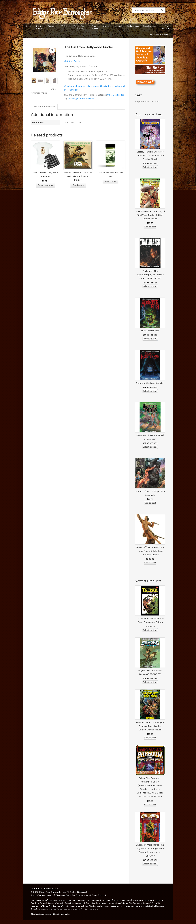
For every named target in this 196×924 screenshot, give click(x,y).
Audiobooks (133, 26)
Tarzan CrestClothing (80, 27)
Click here (35, 914)
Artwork (118, 26)
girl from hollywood (85, 99)
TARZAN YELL (145, 81)
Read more (78, 185)
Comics (50, 27)
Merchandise (148, 27)
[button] (52, 50)
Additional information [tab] (44, 106)
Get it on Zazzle (72, 61)
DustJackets (94, 27)
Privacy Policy (51, 888)
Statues (106, 26)
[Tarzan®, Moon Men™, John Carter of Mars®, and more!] (62, 21)
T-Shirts (65, 26)
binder (72, 99)
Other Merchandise (115, 95)
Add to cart (150, 226)
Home (28, 26)
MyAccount (166, 27)
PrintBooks (37, 27)
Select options (45, 185)
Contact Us (36, 888)
